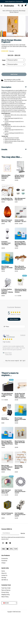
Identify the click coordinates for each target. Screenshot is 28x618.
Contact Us (4, 575)
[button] (14, 86)
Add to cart (14, 74)
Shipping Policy (5, 594)
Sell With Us (4, 579)
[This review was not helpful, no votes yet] (23, 360)
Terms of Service (5, 590)
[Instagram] (3, 543)
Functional (4, 560)
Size (4, 64)
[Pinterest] (10, 543)
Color (3, 60)
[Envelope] (6, 543)
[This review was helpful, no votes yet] (20, 360)
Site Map (3, 577)
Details (4, 149)
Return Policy (5, 596)
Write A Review (14, 319)
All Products (9, 10)
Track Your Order (5, 588)
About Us (3, 573)
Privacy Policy (5, 592)
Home (4, 10)
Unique (3, 563)
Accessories (15, 10)
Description (6, 87)
